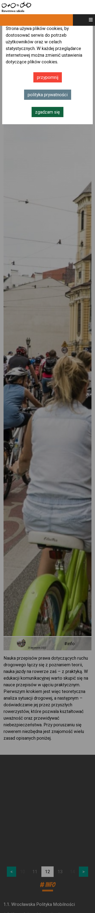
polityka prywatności (48, 94)
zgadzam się (47, 112)
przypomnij (47, 77)
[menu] (84, 20)
